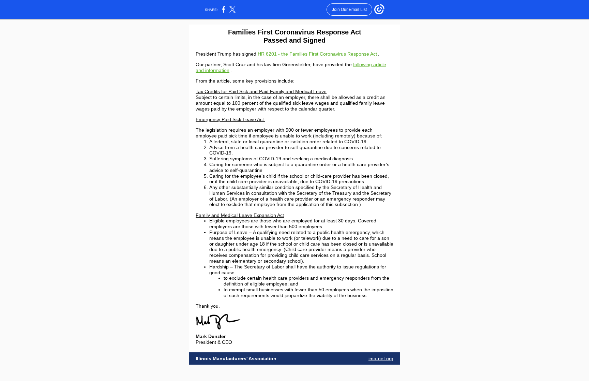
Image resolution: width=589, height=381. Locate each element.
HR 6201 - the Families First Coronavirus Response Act (317, 54)
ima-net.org (380, 358)
